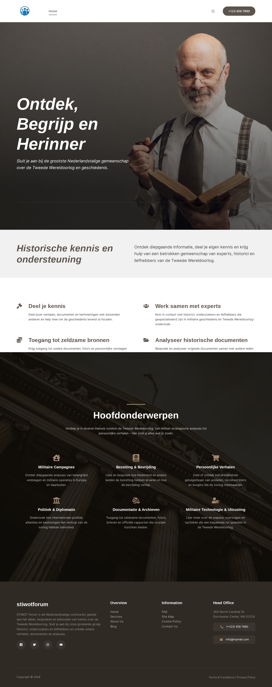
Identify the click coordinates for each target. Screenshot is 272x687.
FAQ (164, 612)
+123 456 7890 (239, 11)
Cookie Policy (171, 621)
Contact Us (170, 626)
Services (116, 616)
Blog (113, 626)
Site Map (168, 616)
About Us (116, 621)
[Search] (213, 11)
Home (53, 11)
